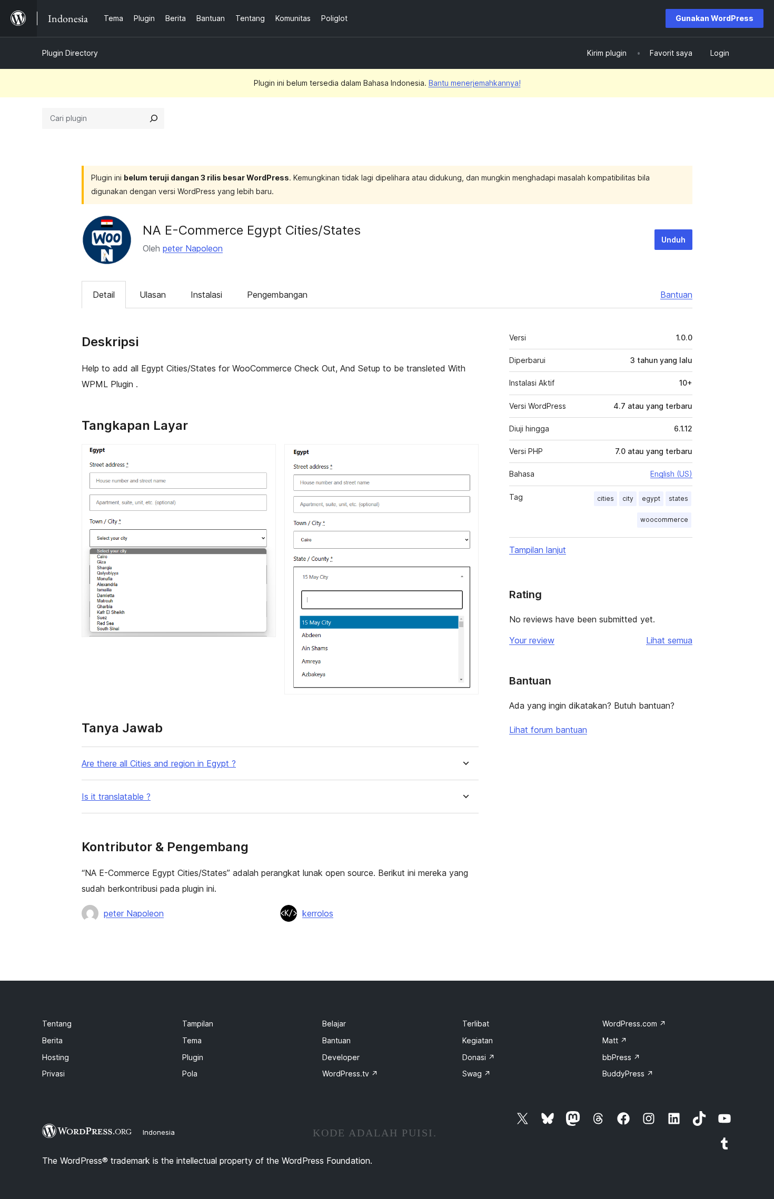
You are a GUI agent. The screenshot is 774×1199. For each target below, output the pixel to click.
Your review (531, 640)
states (678, 498)
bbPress (621, 1057)
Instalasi (206, 294)
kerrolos (317, 913)
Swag (476, 1073)
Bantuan (676, 294)
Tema (192, 1040)
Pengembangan (277, 294)
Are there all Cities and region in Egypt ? (159, 764)
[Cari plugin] (153, 118)
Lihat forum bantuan (548, 729)
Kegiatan (477, 1040)
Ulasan (153, 294)
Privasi (53, 1073)
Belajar (334, 1023)
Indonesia (159, 1132)
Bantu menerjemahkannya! (475, 82)
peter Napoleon (193, 248)
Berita (52, 1040)
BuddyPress (627, 1073)
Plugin (192, 1057)
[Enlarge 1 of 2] (261, 458)
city (627, 498)
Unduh (673, 239)
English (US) (671, 473)
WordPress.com (634, 1023)
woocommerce (664, 519)
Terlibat (475, 1023)
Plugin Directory (70, 52)
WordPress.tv (350, 1073)
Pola (189, 1073)
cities (605, 498)
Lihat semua (669, 640)
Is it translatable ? (116, 797)
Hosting (55, 1057)
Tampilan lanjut (537, 550)
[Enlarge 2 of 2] (464, 458)
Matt (614, 1040)
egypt (651, 498)
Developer (341, 1057)
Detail (104, 294)
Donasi (478, 1057)
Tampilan (197, 1023)
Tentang (57, 1023)
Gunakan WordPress (714, 18)
